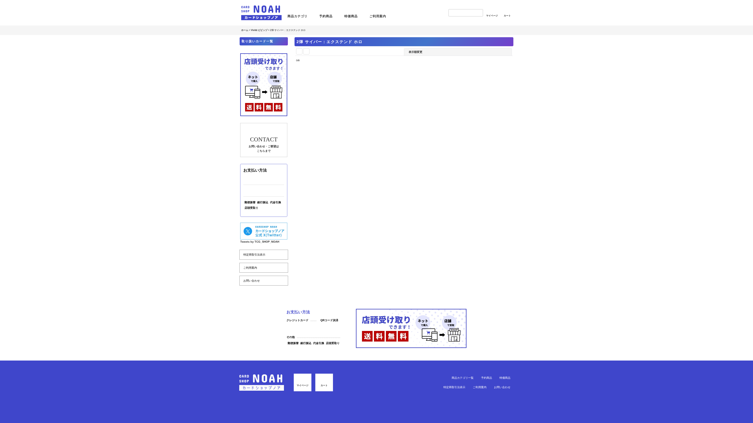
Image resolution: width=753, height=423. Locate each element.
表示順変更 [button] (416, 51)
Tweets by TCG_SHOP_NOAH (259, 282)
